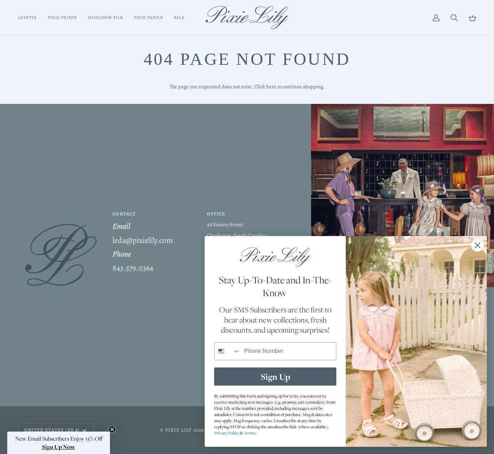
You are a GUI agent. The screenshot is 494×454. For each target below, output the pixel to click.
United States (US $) (52, 430)
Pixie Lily (178, 430)
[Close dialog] (477, 245)
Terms (250, 433)
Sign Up (275, 376)
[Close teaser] (112, 429)
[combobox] (227, 351)
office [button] (216, 214)
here (271, 86)
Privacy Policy (226, 433)
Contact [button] (124, 214)
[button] (61, 212)
